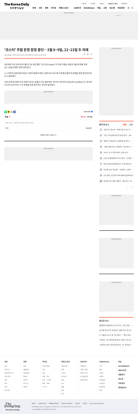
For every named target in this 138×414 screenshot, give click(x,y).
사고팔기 (102, 383)
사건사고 (7, 369)
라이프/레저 (46, 366)
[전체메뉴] (128, 8)
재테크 (25, 376)
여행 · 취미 (45, 376)
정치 (5, 383)
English (102, 4)
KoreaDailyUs (123, 366)
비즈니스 (26, 383)
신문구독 (84, 4)
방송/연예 (64, 366)
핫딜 (99, 7)
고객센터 (84, 403)
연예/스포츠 (64, 7)
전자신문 (93, 4)
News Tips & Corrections (97, 403)
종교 (43, 373)
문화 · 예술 (45, 383)
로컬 (131, 124)
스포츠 (63, 373)
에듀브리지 (122, 370)
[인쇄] (87, 54)
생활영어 (121, 374)
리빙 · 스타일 (46, 380)
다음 (132, 187)
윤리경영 (77, 403)
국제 (5, 387)
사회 (40, 7)
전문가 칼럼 (84, 369)
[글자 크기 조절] (84, 54)
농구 (62, 383)
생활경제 (26, 369)
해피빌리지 (122, 387)
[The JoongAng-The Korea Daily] (12, 406)
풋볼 (62, 387)
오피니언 (7, 390)
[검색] (132, 8)
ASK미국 (77, 7)
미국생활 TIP (84, 376)
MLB (62, 380)
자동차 (25, 387)
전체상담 (83, 366)
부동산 (25, 380)
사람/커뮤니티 (8, 373)
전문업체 (102, 380)
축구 (62, 394)
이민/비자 (7, 376)
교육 (105, 7)
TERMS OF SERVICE (66, 403)
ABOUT (34, 403)
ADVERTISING (42, 403)
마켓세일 (102, 387)
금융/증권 (26, 373)
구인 (100, 366)
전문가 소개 (84, 373)
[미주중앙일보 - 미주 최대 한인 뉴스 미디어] (16, 6)
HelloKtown (89, 7)
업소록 (112, 7)
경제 (46, 7)
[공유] (91, 54)
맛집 (100, 390)
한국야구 (64, 376)
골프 (62, 390)
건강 (43, 369)
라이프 (53, 7)
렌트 (100, 369)
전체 (34, 7)
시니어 (44, 387)
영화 (62, 369)
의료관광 (121, 7)
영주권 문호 (84, 380)
